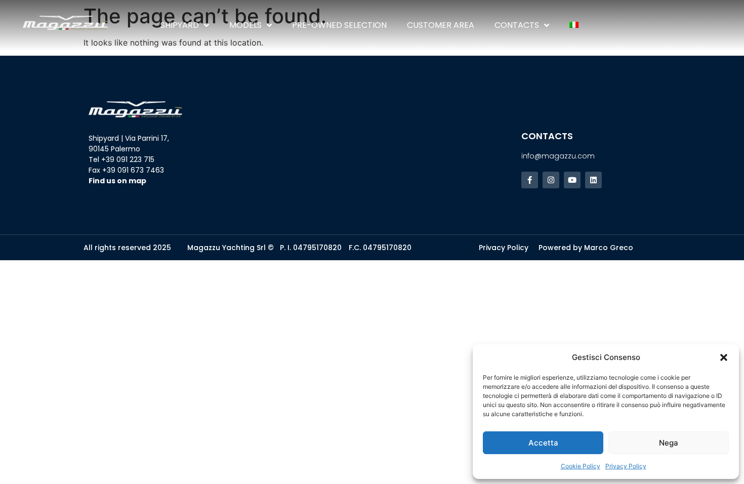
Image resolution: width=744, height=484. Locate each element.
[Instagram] (551, 180)
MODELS (245, 25)
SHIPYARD (179, 25)
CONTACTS (516, 25)
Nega (668, 443)
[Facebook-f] (529, 180)
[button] (724, 357)
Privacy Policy (625, 466)
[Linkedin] (593, 180)
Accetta (543, 443)
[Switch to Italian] (574, 25)
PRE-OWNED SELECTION (339, 25)
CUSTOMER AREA (440, 25)
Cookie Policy (580, 466)
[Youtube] (572, 180)
